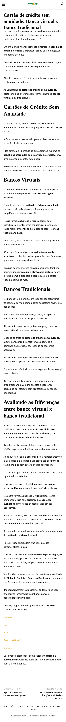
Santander (9, 648)
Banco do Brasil (12, 640)
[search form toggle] (62, 4)
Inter (6, 632)
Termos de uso (25, 706)
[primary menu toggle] (3, 5)
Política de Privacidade (48, 706)
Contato (33, 710)
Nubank (8, 617)
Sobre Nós (9, 706)
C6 (5, 625)
